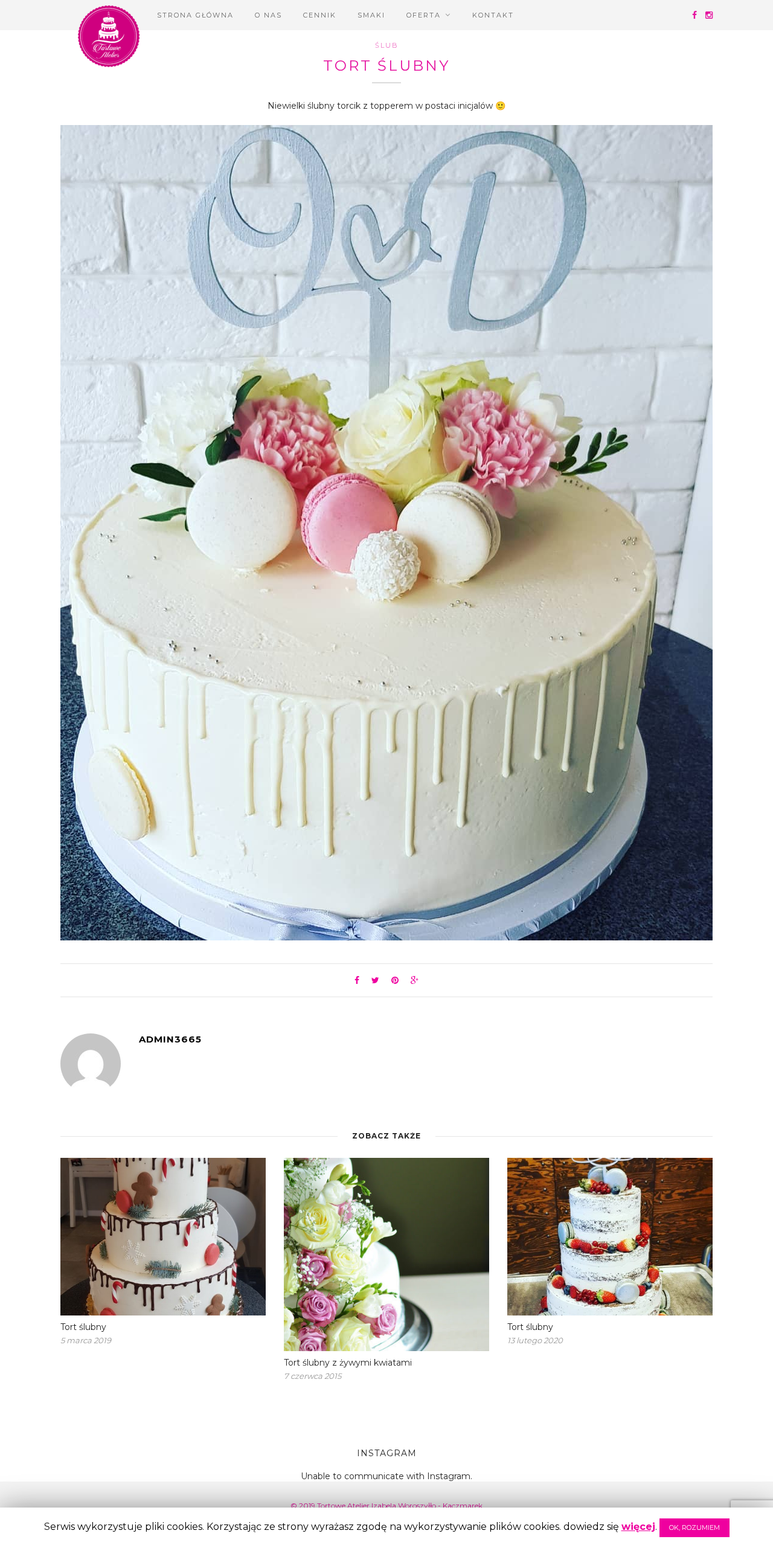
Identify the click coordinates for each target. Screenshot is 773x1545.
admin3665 (170, 1039)
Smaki (371, 15)
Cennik (319, 15)
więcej (638, 1526)
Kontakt (493, 15)
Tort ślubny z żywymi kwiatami (348, 1362)
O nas (268, 15)
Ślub (387, 45)
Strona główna (195, 15)
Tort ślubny (83, 1327)
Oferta (423, 15)
